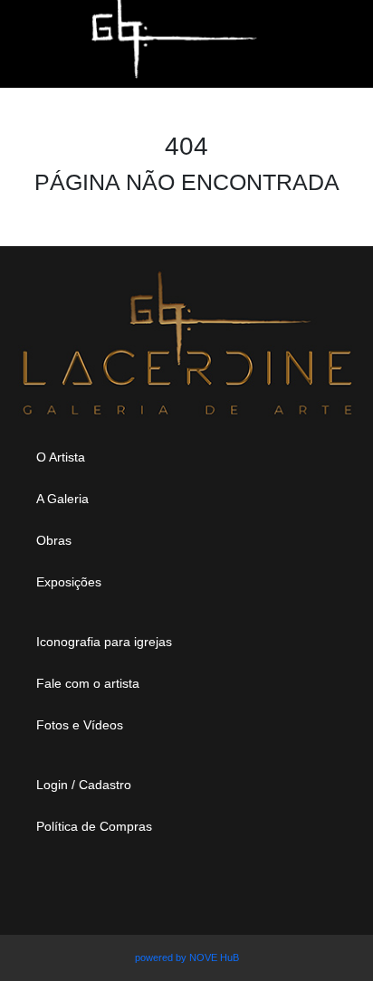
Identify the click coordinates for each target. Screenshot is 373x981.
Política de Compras (94, 826)
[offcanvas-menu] (43, 35)
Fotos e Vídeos (79, 725)
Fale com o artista (87, 683)
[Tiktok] (261, 887)
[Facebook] (200, 887)
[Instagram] (138, 887)
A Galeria (62, 498)
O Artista (60, 457)
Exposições (68, 582)
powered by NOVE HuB (187, 957)
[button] (303, 35)
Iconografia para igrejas (104, 641)
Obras (54, 540)
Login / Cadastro (83, 784)
